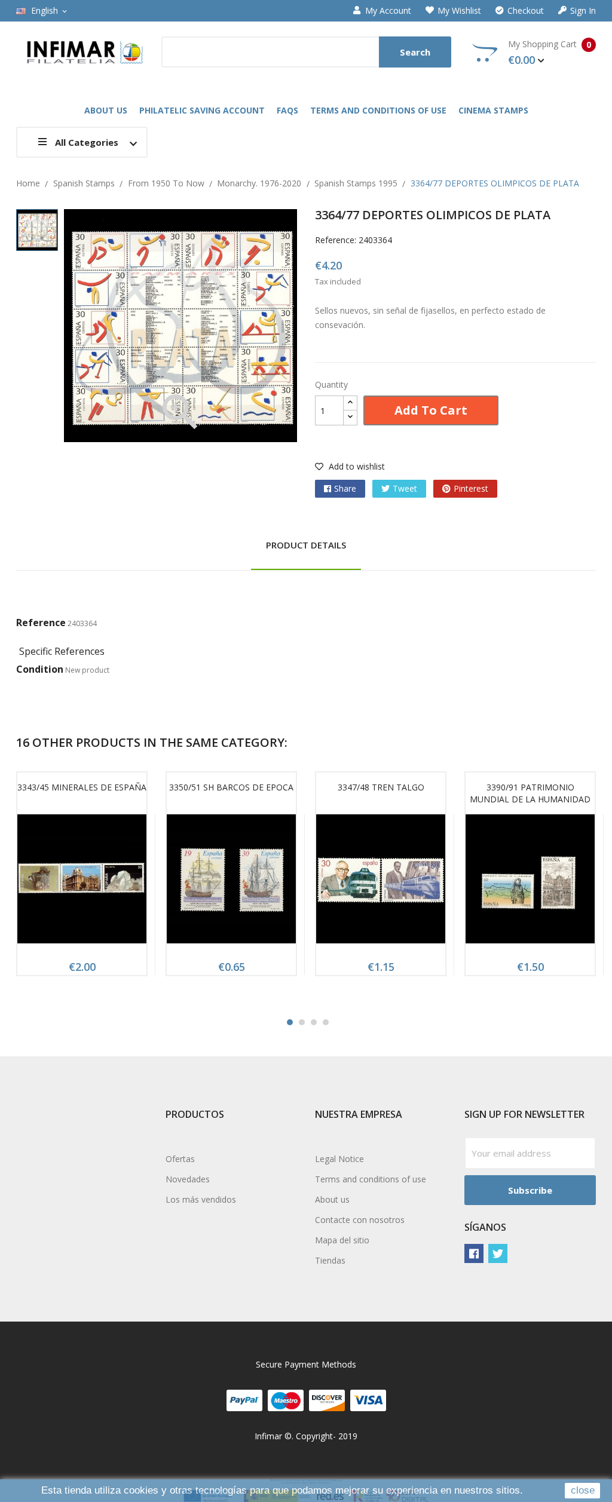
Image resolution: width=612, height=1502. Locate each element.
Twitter (497, 1253)
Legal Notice (339, 1158)
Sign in (583, 11)
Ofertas (180, 1158)
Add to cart (430, 410)
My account (388, 11)
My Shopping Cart (549, 52)
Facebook (474, 1253)
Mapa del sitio (342, 1240)
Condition (39, 669)
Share (345, 488)
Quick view (82, 882)
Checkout (525, 11)
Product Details (306, 545)
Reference (41, 622)
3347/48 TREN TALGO (381, 787)
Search (415, 52)
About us (332, 1199)
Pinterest (471, 488)
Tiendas (330, 1260)
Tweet (405, 488)
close (583, 1490)
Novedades (188, 1179)
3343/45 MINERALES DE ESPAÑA (81, 787)
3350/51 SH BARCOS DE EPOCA (231, 787)
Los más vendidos (201, 1199)
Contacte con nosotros (360, 1219)
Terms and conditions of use (370, 1179)
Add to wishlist (355, 466)
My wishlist (459, 11)
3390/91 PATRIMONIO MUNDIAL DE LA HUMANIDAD (530, 793)
